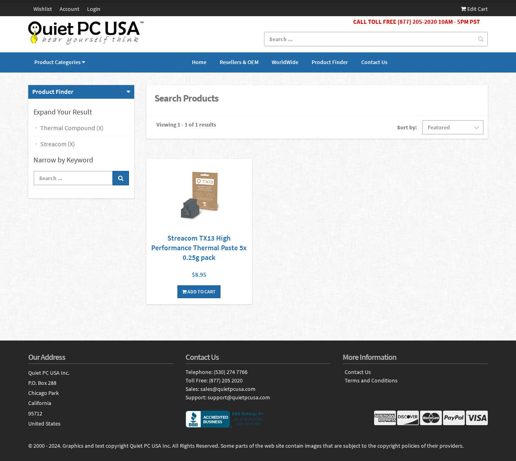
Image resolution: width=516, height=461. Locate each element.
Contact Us (374, 62)
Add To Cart (201, 292)
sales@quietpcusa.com (228, 388)
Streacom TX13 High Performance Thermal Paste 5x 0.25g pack (199, 247)
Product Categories (57, 62)
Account (69, 8)
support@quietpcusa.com (239, 397)
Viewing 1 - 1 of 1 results (186, 124)
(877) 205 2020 (226, 380)
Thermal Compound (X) (72, 128)
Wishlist (42, 8)
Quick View (199, 196)
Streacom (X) (57, 144)
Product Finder (330, 62)
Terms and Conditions (371, 380)
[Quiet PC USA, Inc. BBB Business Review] (258, 419)
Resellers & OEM (239, 62)
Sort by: (407, 127)
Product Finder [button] (52, 91)
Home (199, 62)
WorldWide (285, 62)
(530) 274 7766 (231, 372)
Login (93, 8)
